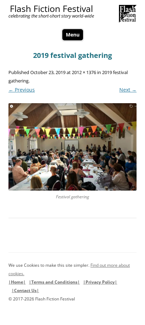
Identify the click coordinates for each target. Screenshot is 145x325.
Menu (73, 34)
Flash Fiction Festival (51, 8)
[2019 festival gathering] (72, 147)
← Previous (21, 89)
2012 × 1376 (84, 72)
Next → (128, 89)
